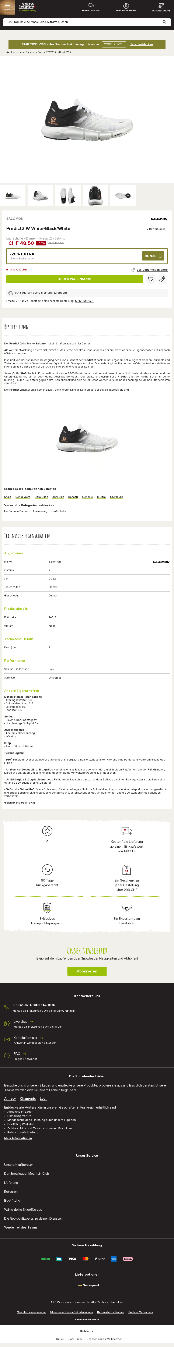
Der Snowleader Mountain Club (26, 1173)
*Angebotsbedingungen (31, 1312)
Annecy (10, 1098)
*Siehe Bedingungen (22, 258)
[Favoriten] (150, 279)
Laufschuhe (59, 511)
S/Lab (7, 497)
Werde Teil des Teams (21, 1227)
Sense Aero (22, 497)
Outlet (60, 1339)
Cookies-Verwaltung (140, 1312)
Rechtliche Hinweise (87, 1319)
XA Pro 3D (116, 497)
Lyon (43, 1098)
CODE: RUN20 (113, 44)
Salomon (14, 218)
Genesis (87, 497)
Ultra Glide (41, 497)
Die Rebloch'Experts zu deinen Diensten (33, 1218)
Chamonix (28, 1098)
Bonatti (73, 497)
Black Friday (75, 1339)
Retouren (11, 1191)
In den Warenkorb (74, 279)
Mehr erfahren (84, 301)
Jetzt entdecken (141, 44)
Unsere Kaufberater (18, 1164)
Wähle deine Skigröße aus (23, 1209)
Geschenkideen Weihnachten (104, 1339)
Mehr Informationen (18, 1138)
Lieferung (11, 1182)
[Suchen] (167, 18)
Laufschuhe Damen (22, 52)
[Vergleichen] (162, 279)
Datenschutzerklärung (110, 1312)
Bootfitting (12, 1200)
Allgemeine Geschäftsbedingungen (71, 1312)
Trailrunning (40, 511)
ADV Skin (58, 497)
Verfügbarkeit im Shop (152, 269)
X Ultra (101, 497)
